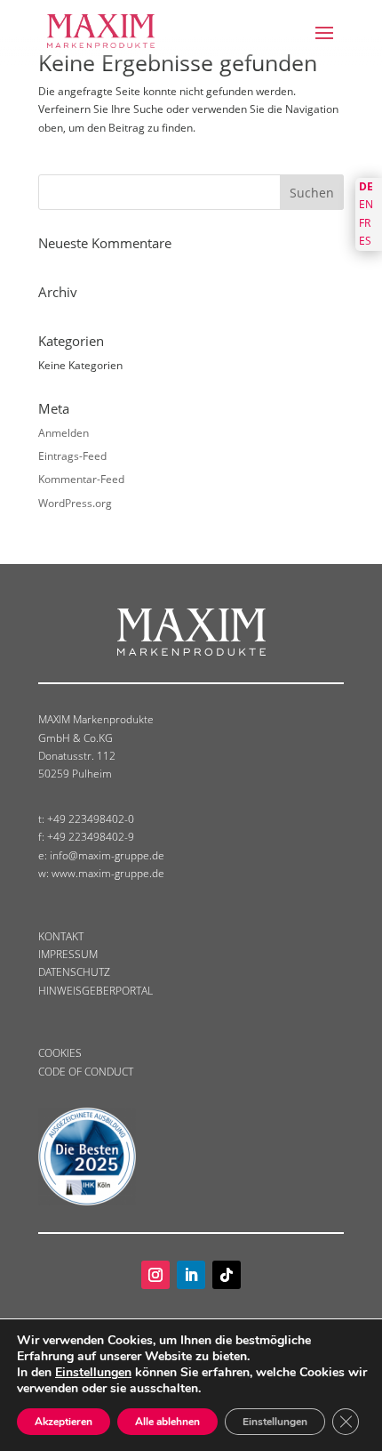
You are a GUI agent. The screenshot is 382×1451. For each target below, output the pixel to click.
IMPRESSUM (68, 954)
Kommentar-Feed (81, 479)
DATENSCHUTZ (74, 971)
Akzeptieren (63, 1422)
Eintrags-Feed (72, 456)
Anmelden (63, 432)
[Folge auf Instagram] (155, 1275)
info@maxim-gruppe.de (107, 855)
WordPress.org (75, 503)
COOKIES (60, 1052)
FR (364, 222)
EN (366, 204)
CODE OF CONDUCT (85, 1071)
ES (365, 240)
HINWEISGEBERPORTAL (95, 990)
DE (366, 186)
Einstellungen (93, 1373)
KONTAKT (61, 936)
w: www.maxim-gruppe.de (101, 873)
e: (44, 855)
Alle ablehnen (167, 1422)
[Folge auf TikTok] (226, 1275)
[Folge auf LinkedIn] (191, 1275)
